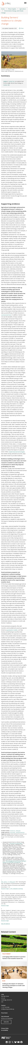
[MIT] (14, 1037)
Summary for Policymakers (15, 843)
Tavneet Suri (11, 81)
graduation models (12, 630)
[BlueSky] (15, 1042)
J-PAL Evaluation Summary (16, 888)
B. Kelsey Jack (11, 882)
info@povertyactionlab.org (7, 1009)
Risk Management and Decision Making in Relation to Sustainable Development (14, 861)
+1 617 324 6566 (5, 1007)
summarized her (5, 315)
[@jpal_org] (10, 1042)
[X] (13, 1042)
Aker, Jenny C (4, 882)
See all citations (5, 924)
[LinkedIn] (7, 1042)
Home (3, 9)
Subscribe (6, 1022)
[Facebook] (21, 1042)
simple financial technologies (17, 452)
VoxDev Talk (6, 85)
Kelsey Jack (18, 830)
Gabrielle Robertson (20, 832)
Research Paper (5, 888)
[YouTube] (18, 1042)
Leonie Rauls (12, 832)
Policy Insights (12, 9)
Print (22, 28)
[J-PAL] (6, 3)
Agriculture (22, 9)
